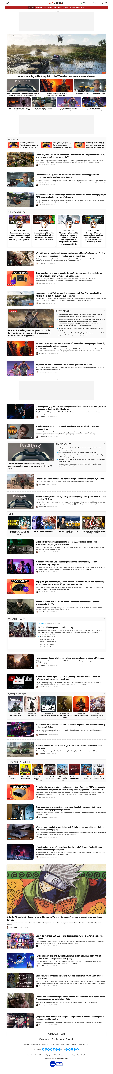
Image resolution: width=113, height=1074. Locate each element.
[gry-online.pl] (56, 2)
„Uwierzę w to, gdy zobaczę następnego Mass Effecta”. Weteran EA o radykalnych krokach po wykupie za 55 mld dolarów (56, 411)
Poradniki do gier (56, 619)
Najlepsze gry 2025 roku (62, 1044)
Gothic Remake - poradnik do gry (13, 771)
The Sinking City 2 (15, 706)
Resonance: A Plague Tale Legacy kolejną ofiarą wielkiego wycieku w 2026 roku (56, 662)
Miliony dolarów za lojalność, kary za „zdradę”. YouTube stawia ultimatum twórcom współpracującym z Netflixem (56, 682)
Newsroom (39, 7)
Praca (78, 1055)
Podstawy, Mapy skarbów (47, 636)
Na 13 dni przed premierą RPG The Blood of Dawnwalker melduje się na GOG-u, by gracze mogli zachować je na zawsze (56, 87)
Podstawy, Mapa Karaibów (48, 641)
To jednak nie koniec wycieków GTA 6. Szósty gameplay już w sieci (69, 104)
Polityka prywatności (50, 1055)
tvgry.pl (56, 514)
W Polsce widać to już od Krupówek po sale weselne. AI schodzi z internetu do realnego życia (56, 431)
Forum (82, 7)
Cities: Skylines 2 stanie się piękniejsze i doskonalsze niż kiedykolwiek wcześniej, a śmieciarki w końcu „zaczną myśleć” (56, 160)
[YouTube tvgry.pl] (66, 1049)
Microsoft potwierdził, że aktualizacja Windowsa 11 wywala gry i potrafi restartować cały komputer (56, 567)
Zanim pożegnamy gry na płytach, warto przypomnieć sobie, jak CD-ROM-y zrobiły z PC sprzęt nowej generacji (19, 230)
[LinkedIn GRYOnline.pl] (57, 1049)
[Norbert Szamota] (8, 90)
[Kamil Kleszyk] (8, 72)
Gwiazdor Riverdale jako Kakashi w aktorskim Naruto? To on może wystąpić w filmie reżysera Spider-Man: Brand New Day (56, 896)
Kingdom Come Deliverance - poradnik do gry (37, 772)
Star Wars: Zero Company (48, 706)
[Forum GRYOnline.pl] (59, 1049)
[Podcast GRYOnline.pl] (54, 1049)
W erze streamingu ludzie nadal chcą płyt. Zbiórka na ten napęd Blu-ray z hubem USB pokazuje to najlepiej (56, 832)
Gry (45, 7)
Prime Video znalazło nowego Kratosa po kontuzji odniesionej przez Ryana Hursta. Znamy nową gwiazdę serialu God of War (56, 1001)
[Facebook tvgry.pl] (77, 1049)
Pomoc (88, 1055)
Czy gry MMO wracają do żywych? (44, 524)
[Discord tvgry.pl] (75, 1049)
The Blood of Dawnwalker (81, 706)
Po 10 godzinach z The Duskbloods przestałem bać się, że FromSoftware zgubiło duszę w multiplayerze (19, 104)
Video (77, 7)
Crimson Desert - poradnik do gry (50, 771)
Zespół (74, 1055)
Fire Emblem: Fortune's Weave (97, 707)
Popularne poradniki (56, 762)
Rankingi (49, 7)
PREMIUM (32, 7)
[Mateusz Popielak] (8, 105)
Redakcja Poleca (56, 212)
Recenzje (60, 7)
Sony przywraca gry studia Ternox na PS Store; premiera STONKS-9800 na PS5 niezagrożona (56, 981)
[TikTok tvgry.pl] (69, 1049)
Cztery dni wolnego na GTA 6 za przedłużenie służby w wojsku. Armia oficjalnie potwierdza (56, 941)
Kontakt (83, 1055)
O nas (24, 1055)
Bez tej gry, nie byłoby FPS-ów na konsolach (68, 525)
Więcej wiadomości (56, 1034)
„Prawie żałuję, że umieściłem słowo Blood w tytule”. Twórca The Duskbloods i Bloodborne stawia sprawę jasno (56, 852)
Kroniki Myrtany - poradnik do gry (74, 771)
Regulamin (29, 1055)
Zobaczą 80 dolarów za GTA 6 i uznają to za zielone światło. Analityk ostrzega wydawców (56, 749)
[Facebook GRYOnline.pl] (43, 1049)
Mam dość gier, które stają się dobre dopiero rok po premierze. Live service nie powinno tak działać (44, 230)
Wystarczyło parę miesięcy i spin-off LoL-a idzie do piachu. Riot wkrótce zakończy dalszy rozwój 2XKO (56, 729)
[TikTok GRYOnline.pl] (51, 1049)
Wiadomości (44, 1039)
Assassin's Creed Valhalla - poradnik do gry (98, 772)
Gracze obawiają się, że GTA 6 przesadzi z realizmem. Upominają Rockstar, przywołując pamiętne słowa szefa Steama (90, 87)
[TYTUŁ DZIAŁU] (56, 694)
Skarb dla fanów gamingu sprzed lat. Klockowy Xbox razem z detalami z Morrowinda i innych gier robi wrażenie (56, 547)
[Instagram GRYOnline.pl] (46, 1049)
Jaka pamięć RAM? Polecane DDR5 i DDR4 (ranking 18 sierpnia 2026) (79, 452)
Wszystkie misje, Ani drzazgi (48, 644)
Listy (55, 7)
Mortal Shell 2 (32, 706)
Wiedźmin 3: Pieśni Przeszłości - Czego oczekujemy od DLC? (93, 525)
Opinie (66, 7)
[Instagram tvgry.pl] (72, 1049)
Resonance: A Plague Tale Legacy (64, 707)
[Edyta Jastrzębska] (84, 105)
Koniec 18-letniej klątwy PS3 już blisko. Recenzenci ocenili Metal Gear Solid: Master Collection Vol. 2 (56, 607)
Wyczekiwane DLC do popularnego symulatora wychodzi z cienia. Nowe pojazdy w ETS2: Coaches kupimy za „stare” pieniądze (44, 104)
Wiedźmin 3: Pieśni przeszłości (32, 1044)
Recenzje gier (80, 311)
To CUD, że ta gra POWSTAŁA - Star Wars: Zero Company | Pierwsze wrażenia (19, 525)
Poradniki (72, 7)
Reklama (69, 1055)
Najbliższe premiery (84, 1044)
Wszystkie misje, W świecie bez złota (50, 647)
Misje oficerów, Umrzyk (47, 639)
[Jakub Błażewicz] (59, 105)
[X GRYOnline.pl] (48, 1049)
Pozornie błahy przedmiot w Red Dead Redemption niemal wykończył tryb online (56, 481)
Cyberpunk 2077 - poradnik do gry (25, 771)
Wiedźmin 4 (74, 1044)
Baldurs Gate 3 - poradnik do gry (86, 771)
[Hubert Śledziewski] (42, 90)
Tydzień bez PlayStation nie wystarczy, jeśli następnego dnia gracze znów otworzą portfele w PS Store (23, 87)
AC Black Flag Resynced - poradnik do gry (56, 635)
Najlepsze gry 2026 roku (48, 1044)
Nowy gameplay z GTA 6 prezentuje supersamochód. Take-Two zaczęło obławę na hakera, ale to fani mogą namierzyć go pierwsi (56, 56)
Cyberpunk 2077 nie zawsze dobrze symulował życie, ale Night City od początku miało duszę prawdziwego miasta (93, 230)
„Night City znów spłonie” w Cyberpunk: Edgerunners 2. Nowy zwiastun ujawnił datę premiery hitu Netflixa (94, 104)
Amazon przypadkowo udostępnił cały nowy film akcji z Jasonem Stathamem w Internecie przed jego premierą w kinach (56, 812)
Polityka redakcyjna (39, 1055)
